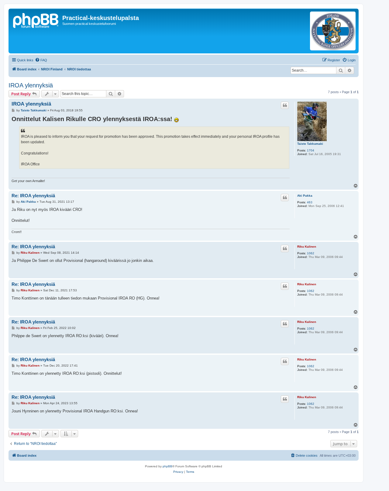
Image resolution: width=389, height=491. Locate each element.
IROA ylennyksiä (31, 85)
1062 (310, 253)
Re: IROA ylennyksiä (33, 195)
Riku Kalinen (306, 246)
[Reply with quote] (285, 105)
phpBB (167, 466)
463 (309, 202)
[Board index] (36, 19)
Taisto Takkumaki (310, 143)
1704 (310, 150)
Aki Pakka (304, 195)
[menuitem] (41, 60)
